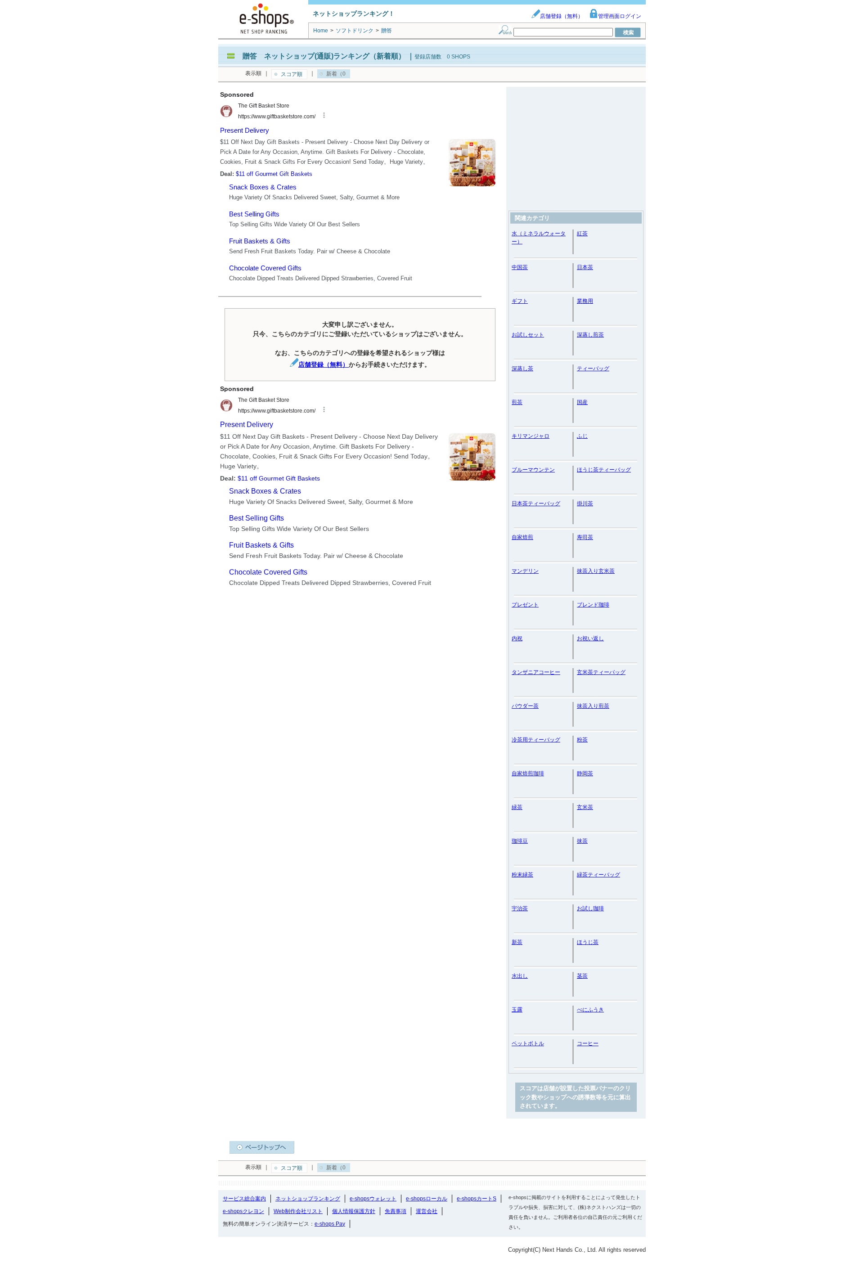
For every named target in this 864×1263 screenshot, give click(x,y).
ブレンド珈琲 (593, 605)
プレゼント (525, 605)
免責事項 (395, 1211)
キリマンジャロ (530, 436)
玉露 (517, 1010)
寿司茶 (585, 537)
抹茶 (582, 841)
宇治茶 (520, 908)
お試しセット (528, 335)
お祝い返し (590, 638)
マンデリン (525, 571)
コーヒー (587, 1043)
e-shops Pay (330, 1224)
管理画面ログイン (619, 16)
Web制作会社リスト (298, 1211)
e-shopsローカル (426, 1199)
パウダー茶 (525, 706)
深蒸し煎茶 (590, 335)
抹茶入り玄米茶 (596, 571)
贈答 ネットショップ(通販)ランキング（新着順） (324, 56)
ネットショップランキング (307, 1199)
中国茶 (520, 267)
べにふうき (590, 1010)
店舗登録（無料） (561, 16)
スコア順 (291, 74)
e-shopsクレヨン (243, 1211)
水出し (520, 976)
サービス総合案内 (244, 1199)
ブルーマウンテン (533, 470)
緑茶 (517, 807)
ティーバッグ (593, 368)
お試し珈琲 (590, 908)
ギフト (520, 301)
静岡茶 (585, 773)
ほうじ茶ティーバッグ (604, 470)
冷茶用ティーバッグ (536, 740)
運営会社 (426, 1211)
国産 (582, 402)
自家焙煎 (522, 537)
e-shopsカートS (476, 1199)
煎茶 (517, 402)
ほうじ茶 (587, 942)
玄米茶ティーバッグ (601, 672)
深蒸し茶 (522, 368)
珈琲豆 (520, 841)
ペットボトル (528, 1043)
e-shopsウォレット (373, 1199)
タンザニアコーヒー (536, 672)
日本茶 (585, 267)
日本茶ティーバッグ (536, 503)
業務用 (585, 301)
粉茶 (582, 740)
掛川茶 (585, 503)
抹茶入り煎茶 (593, 706)
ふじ (582, 436)
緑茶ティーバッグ (598, 875)
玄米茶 (585, 807)
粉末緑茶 (522, 875)
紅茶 (582, 233)
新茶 (517, 942)
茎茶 (582, 976)
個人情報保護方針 (353, 1211)
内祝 (517, 638)
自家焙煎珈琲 (528, 773)
